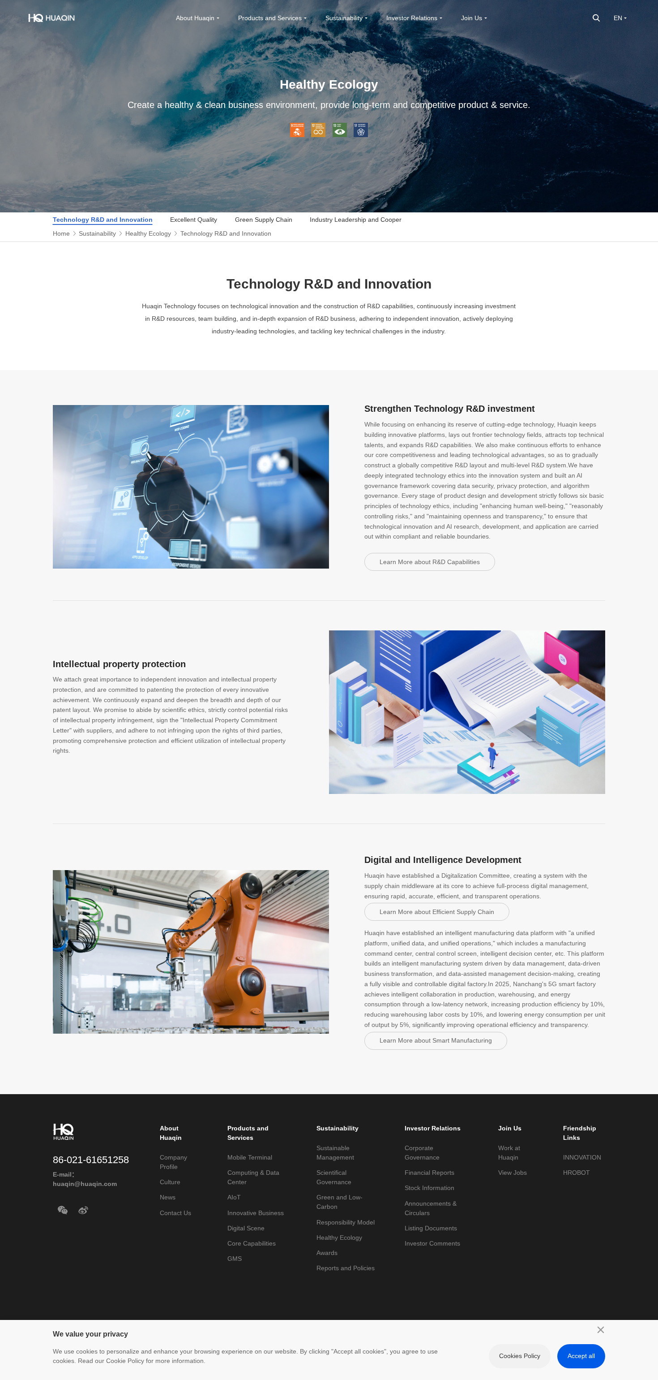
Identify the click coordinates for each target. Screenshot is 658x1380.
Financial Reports (429, 1172)
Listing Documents (431, 1228)
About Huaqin (171, 1133)
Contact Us (175, 1212)
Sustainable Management (335, 1152)
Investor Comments (432, 1243)
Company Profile (173, 1162)
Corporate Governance (422, 1152)
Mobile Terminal (249, 1157)
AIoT (234, 1197)
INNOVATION (582, 1157)
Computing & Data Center (253, 1177)
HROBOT (576, 1172)
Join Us (509, 1128)
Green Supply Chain (263, 219)
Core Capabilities (251, 1243)
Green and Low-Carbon (339, 1202)
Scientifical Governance (333, 1177)
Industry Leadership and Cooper (356, 219)
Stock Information (429, 1187)
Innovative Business (255, 1212)
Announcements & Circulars (431, 1208)
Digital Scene (246, 1228)
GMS (234, 1258)
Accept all (581, 1355)
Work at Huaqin (509, 1152)
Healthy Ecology (148, 233)
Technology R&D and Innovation (103, 219)
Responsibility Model (345, 1222)
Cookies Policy (519, 1355)
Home (61, 233)
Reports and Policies (345, 1268)
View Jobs (512, 1172)
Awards (327, 1252)
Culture (170, 1182)
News (167, 1197)
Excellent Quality (193, 219)
